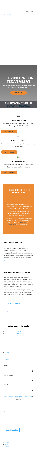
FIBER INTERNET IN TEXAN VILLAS (18, 80)
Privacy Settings (28, 396)
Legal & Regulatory (9, 396)
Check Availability (13, 303)
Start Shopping (18, 93)
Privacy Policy (18, 396)
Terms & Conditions (9, 398)
